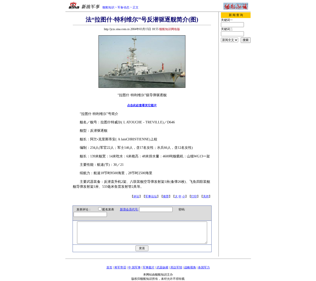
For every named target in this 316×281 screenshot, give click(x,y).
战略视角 (190, 267)
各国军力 (204, 267)
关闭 (206, 196)
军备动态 (123, 7)
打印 (194, 196)
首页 (109, 267)
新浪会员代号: (129, 209)
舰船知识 (108, 7)
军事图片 (149, 267)
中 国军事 (134, 267)
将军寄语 (120, 267)
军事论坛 (151, 196)
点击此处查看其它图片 (142, 105)
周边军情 (176, 267)
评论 (136, 196)
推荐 (166, 196)
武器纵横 (162, 267)
